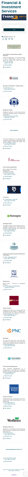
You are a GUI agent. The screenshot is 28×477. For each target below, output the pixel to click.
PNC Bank (5, 338)
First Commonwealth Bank (10, 167)
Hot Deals (22, 469)
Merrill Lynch (6, 281)
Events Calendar (15, 469)
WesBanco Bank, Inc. (8, 426)
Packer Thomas (7, 308)
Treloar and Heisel (7, 396)
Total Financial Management (10, 366)
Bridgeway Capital (7, 110)
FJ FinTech (6, 197)
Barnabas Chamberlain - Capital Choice (13, 85)
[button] (2, 36)
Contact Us (17, 470)
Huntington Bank (7, 223)
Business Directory (7, 469)
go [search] (14, 29)
